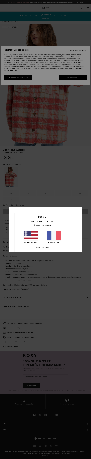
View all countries (42, 247)
